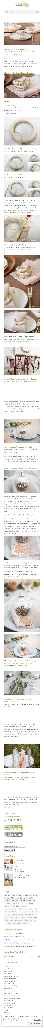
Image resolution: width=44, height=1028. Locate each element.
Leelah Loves (8, 991)
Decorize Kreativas (18, 663)
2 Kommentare (9, 384)
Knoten (25, 901)
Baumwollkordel (11, 105)
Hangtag (35, 531)
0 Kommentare (12, 452)
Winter (18, 906)
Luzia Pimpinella (9, 996)
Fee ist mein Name (10, 979)
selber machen (13, 895)
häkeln (35, 917)
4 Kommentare (16, 54)
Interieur (30, 920)
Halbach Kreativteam (13, 52)
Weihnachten (14, 898)
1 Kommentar (22, 779)
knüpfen (32, 901)
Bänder (21, 895)
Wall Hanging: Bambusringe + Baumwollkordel (19, 869)
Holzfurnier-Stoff (22, 909)
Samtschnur (28, 915)
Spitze (26, 531)
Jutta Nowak (11, 381)
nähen (35, 895)
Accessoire (12, 920)
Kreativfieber (8, 988)
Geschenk (15, 912)
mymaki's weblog (9, 1003)
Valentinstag (8, 912)
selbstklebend (22, 912)
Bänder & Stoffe (30, 381)
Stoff (25, 903)
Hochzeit (30, 909)
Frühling (31, 898)
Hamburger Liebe (9, 983)
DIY (10, 54)
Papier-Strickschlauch (11, 909)
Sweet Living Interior (10, 1005)
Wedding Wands (9, 576)
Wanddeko (30, 917)
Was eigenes (8, 1013)
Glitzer (6, 923)
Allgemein (34, 777)
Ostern (13, 906)
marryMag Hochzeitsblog (12, 998)
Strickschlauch (31, 903)
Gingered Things (9, 981)
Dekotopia (7, 974)
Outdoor (26, 920)
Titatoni (6, 1010)
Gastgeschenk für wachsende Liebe (18, 447)
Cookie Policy (37, 1020)
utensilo (10, 923)
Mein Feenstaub (9, 1000)
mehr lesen (7, 414)
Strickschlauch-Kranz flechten (13, 933)
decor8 (6, 969)
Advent (7, 901)
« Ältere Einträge (9, 814)
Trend (35, 909)
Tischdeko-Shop (13, 521)
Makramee (7, 906)
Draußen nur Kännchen (11, 976)
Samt (34, 920)
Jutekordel (17, 920)
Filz (27, 912)
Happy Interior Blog (10, 986)
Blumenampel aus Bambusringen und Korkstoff (19, 946)
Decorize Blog (8, 971)
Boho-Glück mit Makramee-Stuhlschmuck (20, 379)
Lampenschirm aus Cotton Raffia (14, 937)
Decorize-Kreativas (25, 341)
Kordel (7, 898)
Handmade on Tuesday (24, 339)
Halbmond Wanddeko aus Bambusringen (17, 943)
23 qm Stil (7, 966)
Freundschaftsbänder (17, 923)
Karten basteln (9, 917)
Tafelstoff (19, 903)
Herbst (22, 920)
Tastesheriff (8, 1008)
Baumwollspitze (8, 914)
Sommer (7, 903)
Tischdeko (24, 906)
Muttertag (7, 920)
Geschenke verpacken (20, 917)
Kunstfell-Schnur (26, 923)
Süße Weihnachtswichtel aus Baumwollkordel (18, 940)
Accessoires (34, 449)
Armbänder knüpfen (18, 915)
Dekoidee (28, 895)
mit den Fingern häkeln (34, 912)
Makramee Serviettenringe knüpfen (18, 49)
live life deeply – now (11, 993)
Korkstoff (23, 898)
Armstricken (34, 914)
